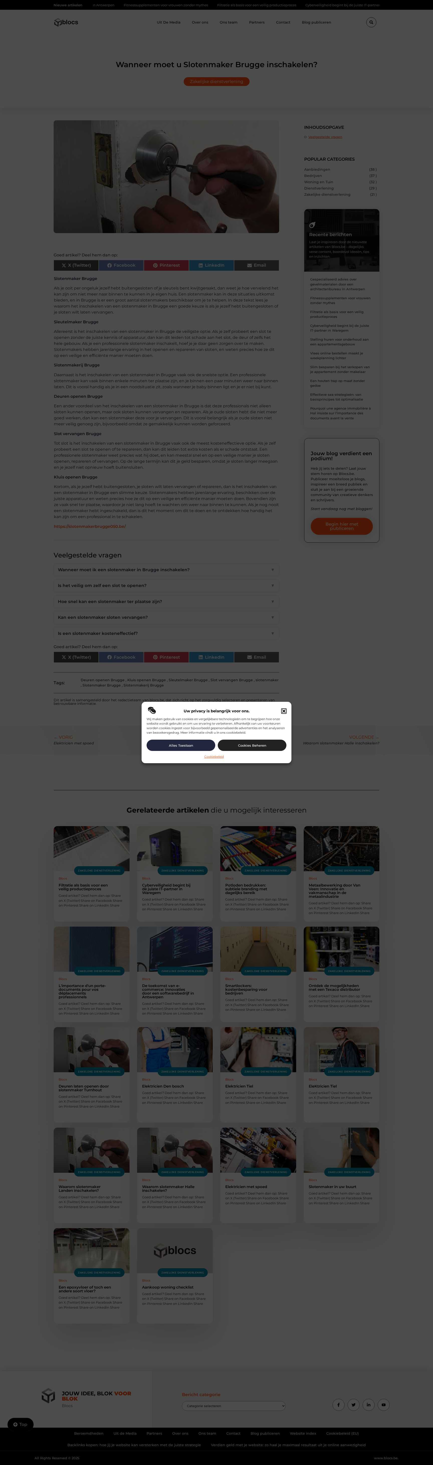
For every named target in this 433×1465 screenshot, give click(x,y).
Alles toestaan (181, 745)
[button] (283, 711)
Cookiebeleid (214, 756)
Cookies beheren (252, 745)
